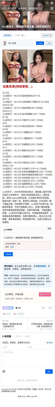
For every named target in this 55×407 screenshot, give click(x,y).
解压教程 (33, 8)
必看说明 (22, 8)
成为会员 (12, 8)
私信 (49, 43)
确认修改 (50, 343)
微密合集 (7, 35)
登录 (12, 247)
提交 (49, 372)
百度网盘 (8, 254)
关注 (40, 43)
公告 (4, 8)
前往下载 (48, 35)
